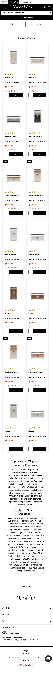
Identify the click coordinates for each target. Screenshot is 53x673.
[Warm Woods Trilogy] (14, 129)
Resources (6, 614)
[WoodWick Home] (13, 1)
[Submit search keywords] (45, 7)
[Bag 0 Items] (49, 7)
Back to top (26, 586)
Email (4, 632)
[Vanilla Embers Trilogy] (14, 188)
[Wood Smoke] (14, 70)
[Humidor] (14, 306)
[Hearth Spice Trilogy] (14, 365)
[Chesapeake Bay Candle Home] (26, 1)
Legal (4, 621)
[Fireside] (14, 424)
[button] (48, 658)
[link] (26, 18)
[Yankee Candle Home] (4, 2)
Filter (12, 24)
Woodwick (6, 608)
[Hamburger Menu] (3, 7)
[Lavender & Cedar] (14, 247)
